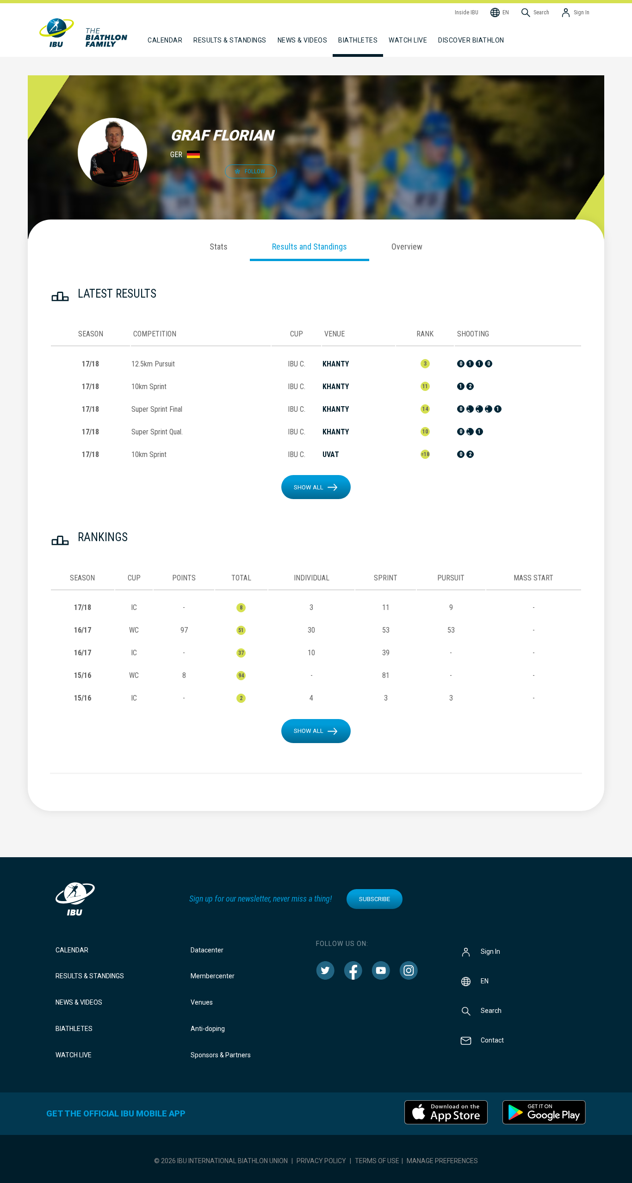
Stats (219, 246)
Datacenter (207, 950)
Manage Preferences (442, 1161)
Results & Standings (90, 976)
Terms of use (377, 1161)
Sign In (490, 951)
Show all (308, 487)
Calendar (72, 950)
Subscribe (374, 899)
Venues (202, 1002)
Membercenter (213, 976)
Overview (406, 246)
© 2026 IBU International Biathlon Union (221, 1161)
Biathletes (74, 1028)
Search (491, 1010)
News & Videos (79, 1002)
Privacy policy (321, 1161)
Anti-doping (208, 1028)
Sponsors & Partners (221, 1055)
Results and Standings (309, 246)
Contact (492, 1039)
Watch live (408, 40)
